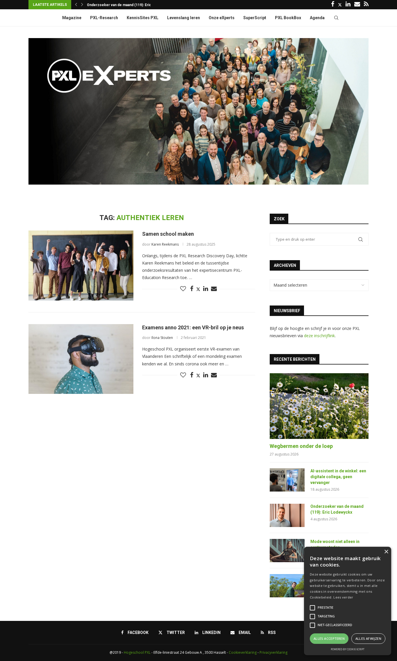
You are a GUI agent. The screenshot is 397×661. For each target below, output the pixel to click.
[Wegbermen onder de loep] (319, 406)
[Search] (336, 17)
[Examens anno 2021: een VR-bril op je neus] (80, 359)
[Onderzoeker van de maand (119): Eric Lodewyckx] (287, 515)
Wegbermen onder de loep (301, 446)
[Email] (357, 4)
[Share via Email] (214, 289)
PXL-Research (104, 17)
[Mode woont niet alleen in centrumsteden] (287, 550)
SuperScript (254, 17)
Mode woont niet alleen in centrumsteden (122, 5)
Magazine (71, 17)
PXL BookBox (288, 17)
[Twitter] (340, 4)
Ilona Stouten (162, 337)
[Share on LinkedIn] (205, 289)
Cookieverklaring (243, 652)
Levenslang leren (183, 17)
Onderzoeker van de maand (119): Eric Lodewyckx (337, 509)
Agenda (317, 17)
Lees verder (343, 597)
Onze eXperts (222, 17)
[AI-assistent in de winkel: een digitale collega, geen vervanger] (287, 480)
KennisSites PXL (142, 17)
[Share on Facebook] (191, 289)
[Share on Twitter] (198, 289)
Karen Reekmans (165, 244)
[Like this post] (183, 289)
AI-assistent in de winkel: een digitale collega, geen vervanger (338, 477)
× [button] (386, 552)
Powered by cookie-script (347, 649)
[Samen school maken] (80, 265)
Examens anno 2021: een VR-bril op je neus (193, 327)
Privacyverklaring (273, 652)
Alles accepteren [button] (329, 638)
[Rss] (366, 4)
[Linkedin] (348, 4)
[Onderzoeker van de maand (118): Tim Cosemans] (287, 585)
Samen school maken (168, 234)
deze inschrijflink (319, 335)
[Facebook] (332, 4)
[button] (76, 4)
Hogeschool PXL (137, 652)
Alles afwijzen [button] (368, 638)
